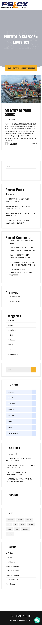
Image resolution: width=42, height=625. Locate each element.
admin (14, 144)
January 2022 (15, 297)
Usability (10, 534)
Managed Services (12, 566)
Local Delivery (11, 562)
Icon (9, 524)
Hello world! (10, 194)
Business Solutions (13, 571)
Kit (15, 524)
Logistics (11, 335)
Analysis (11, 320)
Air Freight (9, 553)
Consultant (12, 330)
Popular (31, 524)
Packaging (11, 340)
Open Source (10, 584)
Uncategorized (13, 355)
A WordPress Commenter (18, 241)
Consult (10, 325)
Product (10, 345)
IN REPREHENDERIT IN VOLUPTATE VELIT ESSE (21, 272)
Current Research (12, 580)
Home (9, 68)
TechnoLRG (27, 616)
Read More (34, 144)
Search (8, 166)
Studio (9, 529)
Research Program (12, 575)
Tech (17, 529)
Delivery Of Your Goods (18, 112)
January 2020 (15, 301)
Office (22, 524)
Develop (28, 519)
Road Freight (10, 557)
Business (10, 519)
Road (9, 350)
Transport (25, 529)
